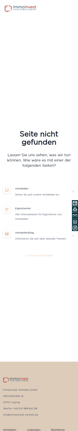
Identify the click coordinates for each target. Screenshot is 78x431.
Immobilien (21, 188)
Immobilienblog (24, 232)
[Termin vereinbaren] (75, 203)
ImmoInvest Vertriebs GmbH (20, 389)
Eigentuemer (23, 208)
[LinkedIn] (75, 222)
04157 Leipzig (11, 402)
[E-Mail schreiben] (75, 216)
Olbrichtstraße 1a (13, 396)
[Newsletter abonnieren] (75, 209)
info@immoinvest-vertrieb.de (20, 414)
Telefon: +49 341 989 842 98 (20, 408)
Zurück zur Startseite (39, 255)
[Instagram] (75, 228)
